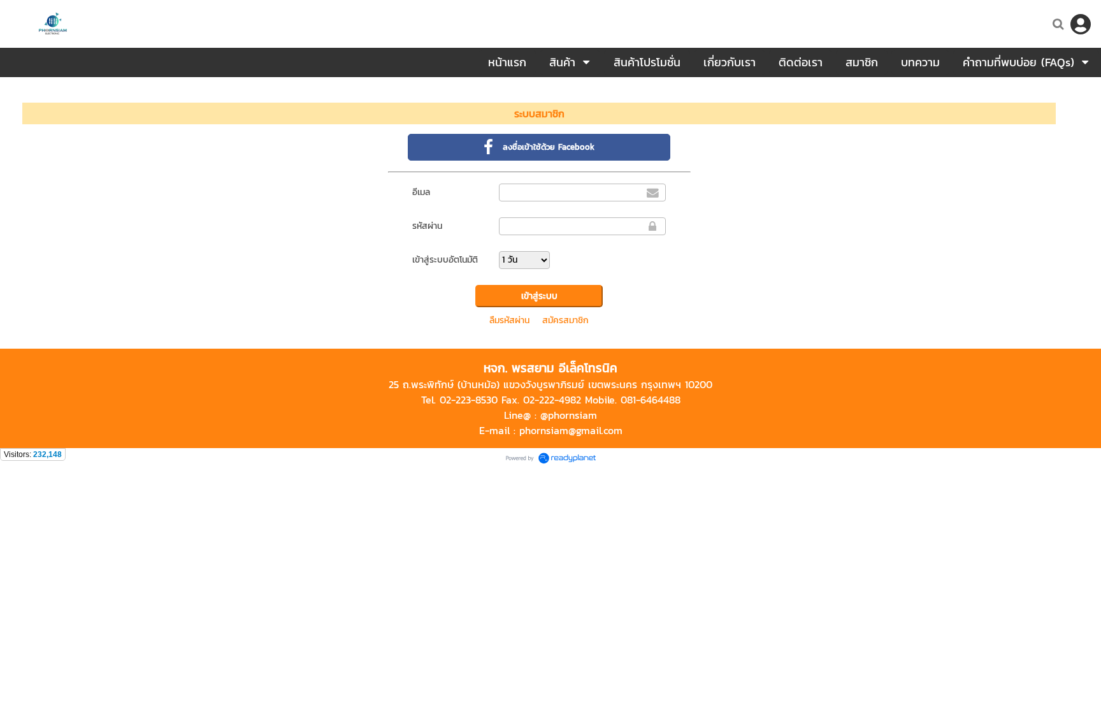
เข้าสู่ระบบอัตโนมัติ (445, 259)
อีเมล (421, 192)
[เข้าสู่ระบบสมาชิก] (1080, 24)
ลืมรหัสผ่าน (509, 320)
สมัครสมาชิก (565, 320)
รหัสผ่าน (427, 226)
